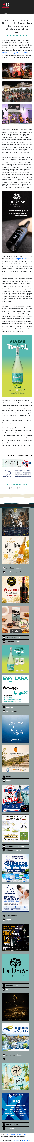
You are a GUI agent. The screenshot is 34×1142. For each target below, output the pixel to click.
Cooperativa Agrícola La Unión (15, 53)
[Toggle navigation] (29, 5)
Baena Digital (10, 1135)
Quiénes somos (22, 1135)
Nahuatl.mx (25, 1140)
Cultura (21, 488)
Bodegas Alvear (20, 259)
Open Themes (15, 1140)
